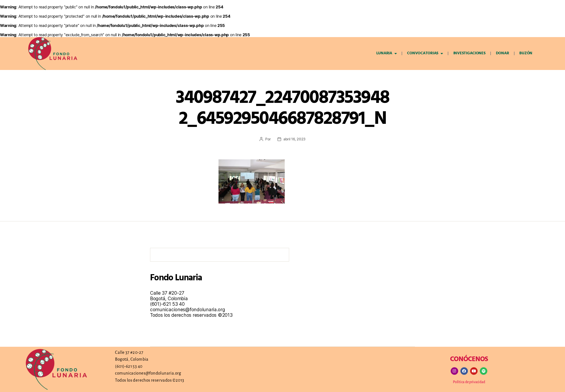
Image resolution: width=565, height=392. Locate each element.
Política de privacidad (469, 382)
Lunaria (384, 53)
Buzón (525, 53)
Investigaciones (469, 53)
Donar (502, 53)
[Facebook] (464, 371)
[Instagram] (454, 371)
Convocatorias (422, 53)
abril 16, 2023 (294, 139)
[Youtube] (474, 371)
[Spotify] (483, 371)
